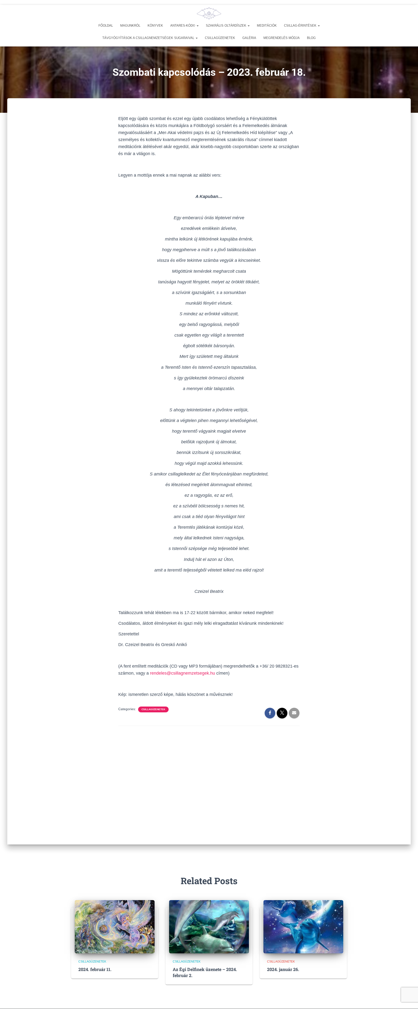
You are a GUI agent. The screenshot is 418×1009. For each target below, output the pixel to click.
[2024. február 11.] (115, 926)
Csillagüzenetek (220, 38)
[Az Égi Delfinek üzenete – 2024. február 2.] (209, 926)
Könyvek (155, 25)
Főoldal (105, 25)
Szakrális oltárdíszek (226, 25)
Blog (311, 38)
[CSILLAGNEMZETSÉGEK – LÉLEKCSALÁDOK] (209, 13)
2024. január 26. (283, 969)
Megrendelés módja (281, 38)
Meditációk (267, 25)
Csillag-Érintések (300, 25)
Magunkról (130, 25)
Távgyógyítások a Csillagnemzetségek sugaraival (148, 38)
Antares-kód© (183, 25)
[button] (197, 25)
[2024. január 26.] (303, 926)
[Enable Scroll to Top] (408, 999)
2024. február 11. (95, 969)
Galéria (249, 38)
